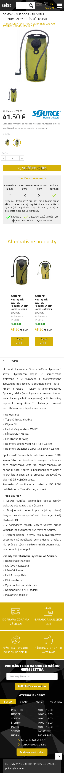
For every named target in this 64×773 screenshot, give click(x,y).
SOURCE (15, 312)
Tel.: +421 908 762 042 (33, 740)
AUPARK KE (56, 701)
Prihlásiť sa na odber (32, 686)
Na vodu (38, 14)
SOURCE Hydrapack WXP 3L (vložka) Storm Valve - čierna (19, 303)
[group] (20, 299)
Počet (5, 153)
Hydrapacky (14, 19)
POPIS (14, 361)
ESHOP (8, 701)
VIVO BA (24, 701)
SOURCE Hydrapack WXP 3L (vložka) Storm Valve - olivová (43, 303)
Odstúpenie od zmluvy (32, 752)
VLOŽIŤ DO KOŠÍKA (34, 168)
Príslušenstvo (36, 19)
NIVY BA (40, 701)
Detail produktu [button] (20, 341)
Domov (7, 14)
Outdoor (22, 14)
